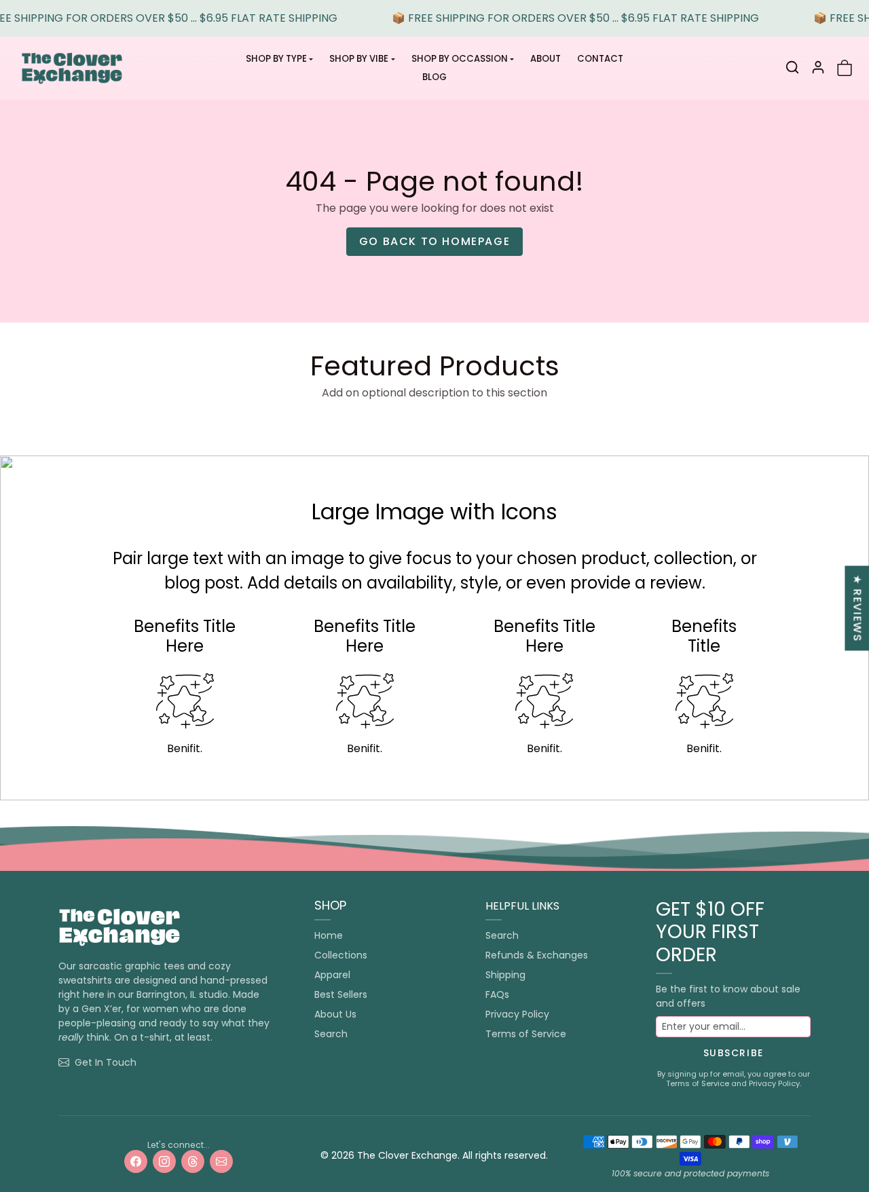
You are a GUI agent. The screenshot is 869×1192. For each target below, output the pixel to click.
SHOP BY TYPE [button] (276, 58)
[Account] (818, 67)
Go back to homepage (434, 241)
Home (328, 935)
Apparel (332, 975)
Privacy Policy (517, 1014)
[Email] (221, 1161)
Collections (340, 955)
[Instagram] (164, 1161)
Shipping (505, 975)
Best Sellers (340, 994)
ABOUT (545, 58)
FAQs (497, 994)
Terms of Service (525, 1034)
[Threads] (192, 1161)
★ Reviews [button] (857, 607)
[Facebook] (135, 1161)
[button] (792, 67)
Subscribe (733, 1053)
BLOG (434, 77)
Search (331, 1034)
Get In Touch (105, 1062)
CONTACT (600, 58)
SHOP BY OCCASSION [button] (459, 58)
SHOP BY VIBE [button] (358, 58)
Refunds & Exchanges (536, 955)
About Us (335, 1014)
